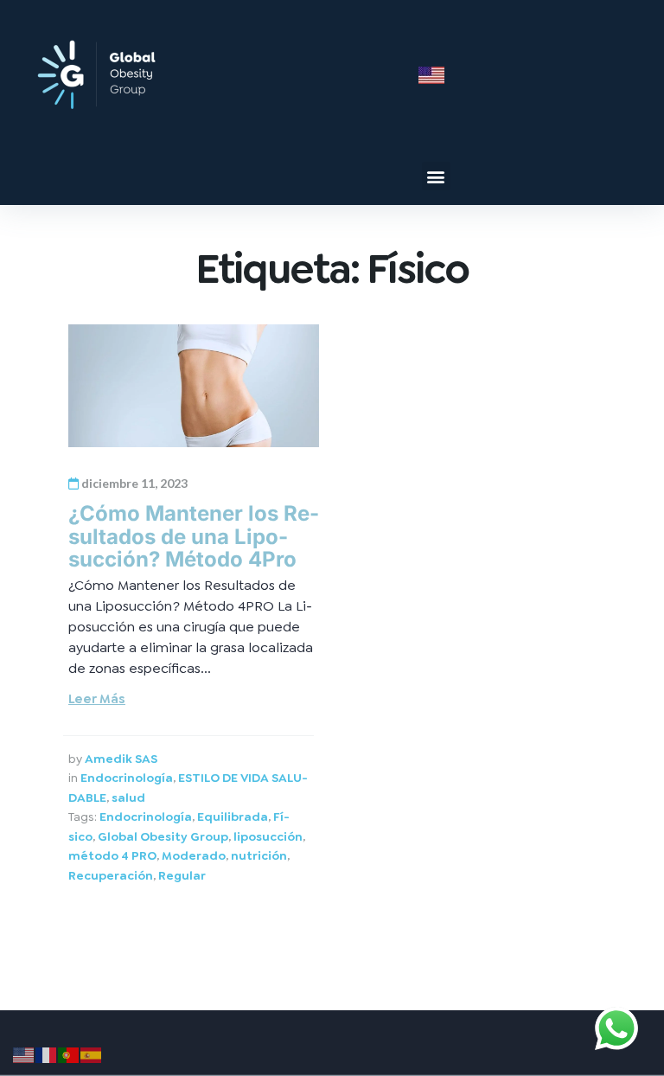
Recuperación (110, 875)
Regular (182, 875)
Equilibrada (232, 816)
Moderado (194, 855)
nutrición (259, 855)
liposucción (268, 836)
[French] (46, 1052)
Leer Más (96, 699)
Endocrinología (126, 777)
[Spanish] (91, 1052)
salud (128, 797)
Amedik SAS (121, 758)
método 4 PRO (112, 855)
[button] (436, 176)
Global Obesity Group (163, 836)
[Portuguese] (69, 1052)
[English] (24, 1052)
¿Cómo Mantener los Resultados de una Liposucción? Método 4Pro (193, 536)
